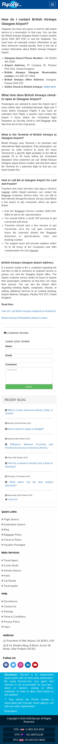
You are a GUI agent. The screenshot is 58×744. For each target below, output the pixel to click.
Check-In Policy (13, 540)
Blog (6, 529)
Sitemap (8, 611)
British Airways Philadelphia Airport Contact (24, 318)
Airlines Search (12, 570)
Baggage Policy (13, 534)
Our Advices (10, 601)
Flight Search (11, 519)
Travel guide (11, 586)
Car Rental (10, 580)
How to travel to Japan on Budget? (26, 429)
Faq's (7, 627)
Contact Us (10, 606)
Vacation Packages (14, 545)
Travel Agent (11, 560)
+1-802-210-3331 (29, 729)
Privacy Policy (12, 621)
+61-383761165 (29, 734)
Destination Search (14, 524)
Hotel (7, 575)
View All (12, 499)
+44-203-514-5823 (29, 740)
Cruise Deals (11, 565)
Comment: (11, 364)
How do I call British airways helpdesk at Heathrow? (28, 311)
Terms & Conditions (15, 616)
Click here (49, 87)
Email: (8, 355)
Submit (29, 387)
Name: (9, 346)
